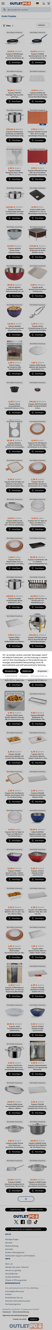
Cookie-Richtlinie (11, 676)
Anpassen (42, 671)
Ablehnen (27, 671)
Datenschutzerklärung (39, 676)
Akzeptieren (10, 671)
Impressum (24, 676)
